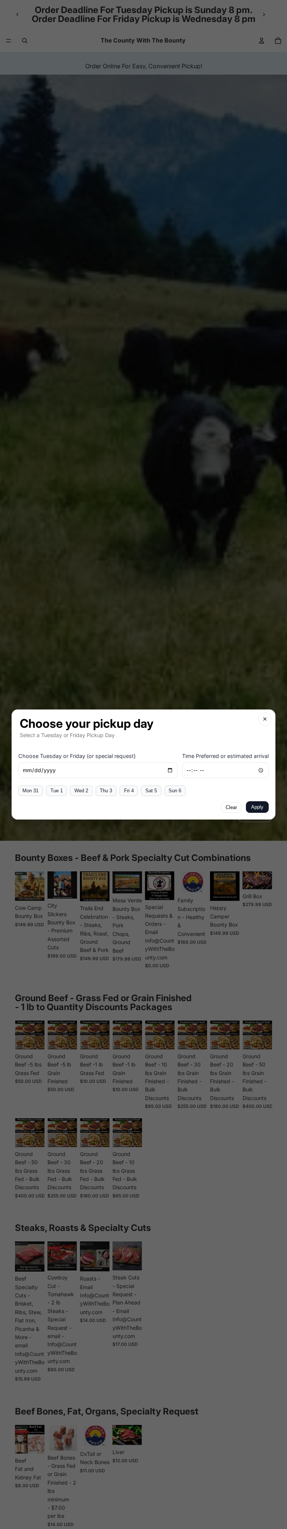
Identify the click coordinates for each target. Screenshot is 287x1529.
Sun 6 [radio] (175, 790)
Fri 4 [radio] (129, 790)
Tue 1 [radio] (56, 790)
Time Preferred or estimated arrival (225, 756)
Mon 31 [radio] (30, 790)
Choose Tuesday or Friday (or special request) (77, 756)
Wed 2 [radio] (81, 790)
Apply (257, 807)
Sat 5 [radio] (151, 790)
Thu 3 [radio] (106, 790)
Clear (231, 807)
